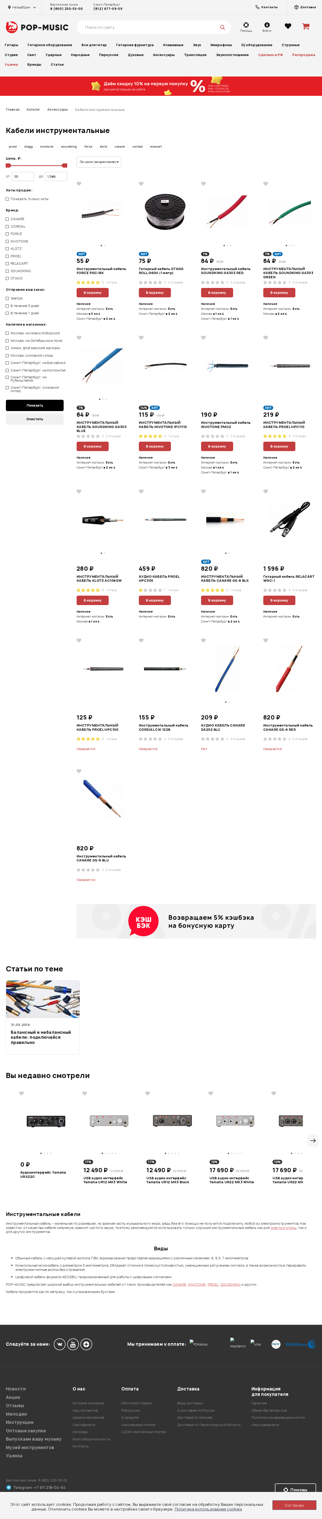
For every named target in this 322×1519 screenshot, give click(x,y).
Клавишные (173, 45)
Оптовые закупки (26, 1431)
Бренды (34, 64)
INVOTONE (197, 1284)
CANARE (179, 1284)
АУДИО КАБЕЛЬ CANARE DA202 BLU (223, 727)
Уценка (11, 64)
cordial (137, 147)
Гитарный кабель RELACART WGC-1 (288, 578)
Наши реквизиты (265, 1424)
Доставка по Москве (195, 1417)
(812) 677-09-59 (107, 9)
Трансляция (195, 55)
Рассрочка (130, 1410)
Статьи (57, 64)
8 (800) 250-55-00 (66, 9)
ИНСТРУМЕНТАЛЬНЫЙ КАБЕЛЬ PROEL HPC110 (284, 424)
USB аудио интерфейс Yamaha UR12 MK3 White (105, 1180)
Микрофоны (221, 45)
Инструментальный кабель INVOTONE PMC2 (226, 424)
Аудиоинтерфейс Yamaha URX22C (43, 1174)
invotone (47, 147)
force (88, 147)
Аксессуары (164, 55)
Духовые (136, 55)
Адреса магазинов (88, 1417)
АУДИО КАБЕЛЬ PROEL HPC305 (159, 578)
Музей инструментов (30, 1447)
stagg (28, 147)
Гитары (11, 45)
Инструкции (19, 1422)
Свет (31, 55)
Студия (11, 55)
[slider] (8, 165)
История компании (88, 1403)
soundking (69, 147)
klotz (103, 147)
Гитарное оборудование (50, 45)
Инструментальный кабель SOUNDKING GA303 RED (226, 271)
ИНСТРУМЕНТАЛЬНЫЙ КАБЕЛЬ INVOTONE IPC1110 (163, 424)
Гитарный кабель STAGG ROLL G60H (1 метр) (161, 271)
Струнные (291, 45)
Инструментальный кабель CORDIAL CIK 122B (164, 727)
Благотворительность (92, 1439)
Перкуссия (108, 55)
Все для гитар (94, 45)
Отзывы (15, 1406)
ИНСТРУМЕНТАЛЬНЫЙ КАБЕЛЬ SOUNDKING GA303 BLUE (102, 426)
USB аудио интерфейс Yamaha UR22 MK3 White (232, 1180)
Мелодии (16, 1414)
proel (13, 147)
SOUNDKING (230, 1284)
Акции (13, 1397)
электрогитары (283, 1227)
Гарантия (259, 1403)
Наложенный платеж (138, 1424)
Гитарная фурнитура (135, 45)
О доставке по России (196, 1410)
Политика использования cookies (208, 1509)
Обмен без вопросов (269, 1410)
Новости (16, 1389)
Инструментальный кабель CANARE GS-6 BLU (101, 858)
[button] (313, 1140)
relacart (156, 147)
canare (120, 147)
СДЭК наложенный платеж (143, 1432)
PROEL (213, 1284)
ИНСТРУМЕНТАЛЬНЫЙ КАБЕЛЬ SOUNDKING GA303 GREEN (288, 273)
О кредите (130, 1417)
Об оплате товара (136, 1403)
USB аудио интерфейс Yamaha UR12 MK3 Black (167, 1180)
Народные (80, 55)
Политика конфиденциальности (278, 1417)
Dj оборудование (256, 45)
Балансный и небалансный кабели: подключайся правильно (41, 1037)
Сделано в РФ (270, 55)
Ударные (53, 55)
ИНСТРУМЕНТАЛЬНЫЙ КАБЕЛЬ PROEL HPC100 (98, 727)
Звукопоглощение (232, 55)
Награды (80, 1432)
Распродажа (303, 55)
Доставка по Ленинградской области (209, 1424)
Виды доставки (189, 1403)
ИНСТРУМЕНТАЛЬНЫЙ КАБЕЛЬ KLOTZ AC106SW (99, 578)
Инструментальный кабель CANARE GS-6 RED (288, 727)
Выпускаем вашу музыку (34, 1439)
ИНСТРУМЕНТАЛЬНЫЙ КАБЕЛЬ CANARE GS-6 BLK (225, 578)
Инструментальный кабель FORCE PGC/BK (101, 271)
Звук (197, 45)
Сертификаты (84, 1424)
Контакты (80, 1446)
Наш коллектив (85, 1410)
